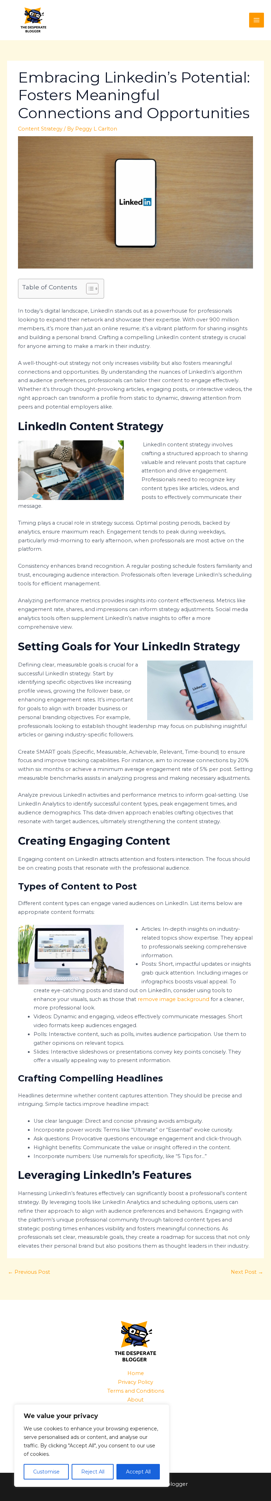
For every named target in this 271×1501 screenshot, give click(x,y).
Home (135, 1373)
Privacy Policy (135, 1382)
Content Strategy (40, 129)
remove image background (173, 999)
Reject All (92, 1472)
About (135, 1400)
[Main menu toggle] (256, 20)
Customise (46, 1472)
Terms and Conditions (135, 1391)
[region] (91, 1445)
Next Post (247, 1272)
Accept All (138, 1472)
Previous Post (29, 1272)
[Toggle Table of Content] (89, 289)
